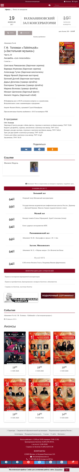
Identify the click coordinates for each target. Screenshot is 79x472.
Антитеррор (18, 434)
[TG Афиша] (17, 462)
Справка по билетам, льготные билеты (18, 287)
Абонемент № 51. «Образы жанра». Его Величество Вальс (43, 250)
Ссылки (46, 434)
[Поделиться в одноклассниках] (52, 149)
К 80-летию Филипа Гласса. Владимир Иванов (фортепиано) (44, 263)
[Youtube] (28, 462)
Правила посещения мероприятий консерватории (22, 277)
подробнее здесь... (69, 184)
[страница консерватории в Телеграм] (6, 462)
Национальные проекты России (60, 430)
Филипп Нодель (11, 163)
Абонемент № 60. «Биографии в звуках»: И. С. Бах (40, 238)
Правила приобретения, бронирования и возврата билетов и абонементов (31, 282)
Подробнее (59, 469)
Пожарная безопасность (33, 434)
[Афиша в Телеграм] (72, 462)
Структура (11, 430)
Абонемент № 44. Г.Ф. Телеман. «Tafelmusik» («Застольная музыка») (28, 315)
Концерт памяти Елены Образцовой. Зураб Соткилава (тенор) (44, 218)
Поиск (11, 33)
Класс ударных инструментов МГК (35, 225)
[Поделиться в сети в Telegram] (39, 149)
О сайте (53, 434)
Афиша (7, 9)
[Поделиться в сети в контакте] (26, 149)
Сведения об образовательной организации (32, 430)
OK (66, 469)
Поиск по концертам (20, 9)
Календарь (26, 33)
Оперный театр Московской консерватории (38, 198)
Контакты (61, 434)
